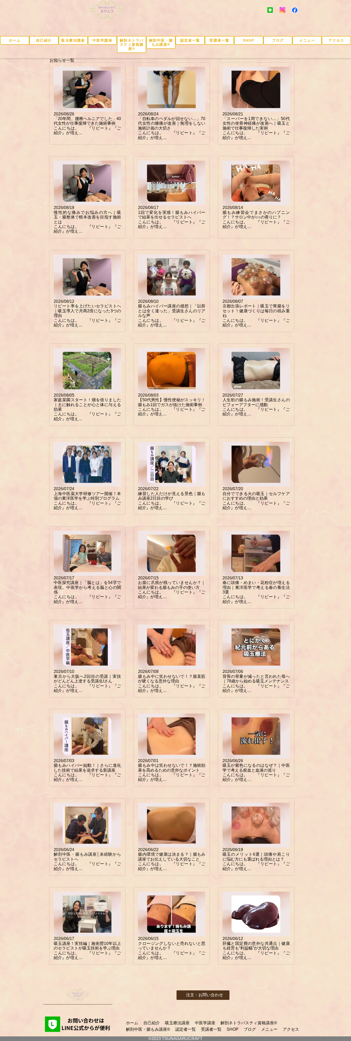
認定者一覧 (190, 40)
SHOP (248, 40)
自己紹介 (44, 40)
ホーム (15, 40)
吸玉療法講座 (73, 40)
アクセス (336, 40)
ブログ (278, 40)
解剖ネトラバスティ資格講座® (131, 44)
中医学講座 (102, 40)
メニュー (307, 40)
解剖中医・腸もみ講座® (161, 42)
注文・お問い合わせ (204, 995)
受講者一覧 (219, 40)
